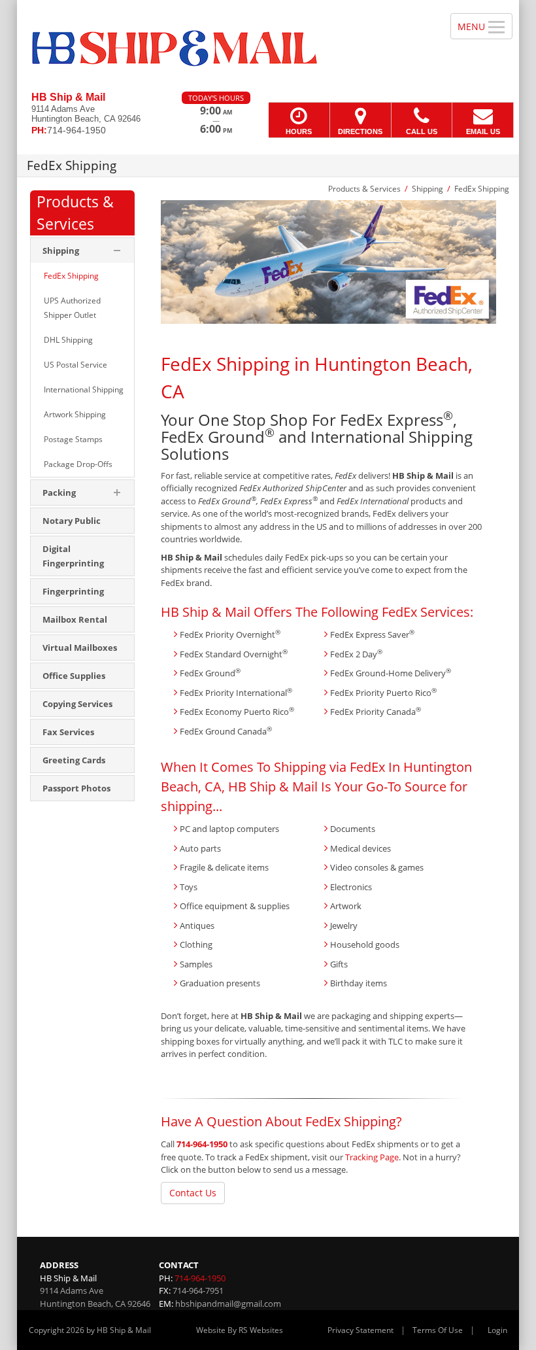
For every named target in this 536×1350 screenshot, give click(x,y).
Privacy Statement (360, 1330)
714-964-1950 (201, 1144)
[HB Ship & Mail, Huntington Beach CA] (268, 46)
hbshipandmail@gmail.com (228, 1303)
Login (497, 1330)
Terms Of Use (437, 1330)
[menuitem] (82, 276)
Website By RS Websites (239, 1330)
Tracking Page (372, 1157)
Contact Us (192, 1192)
